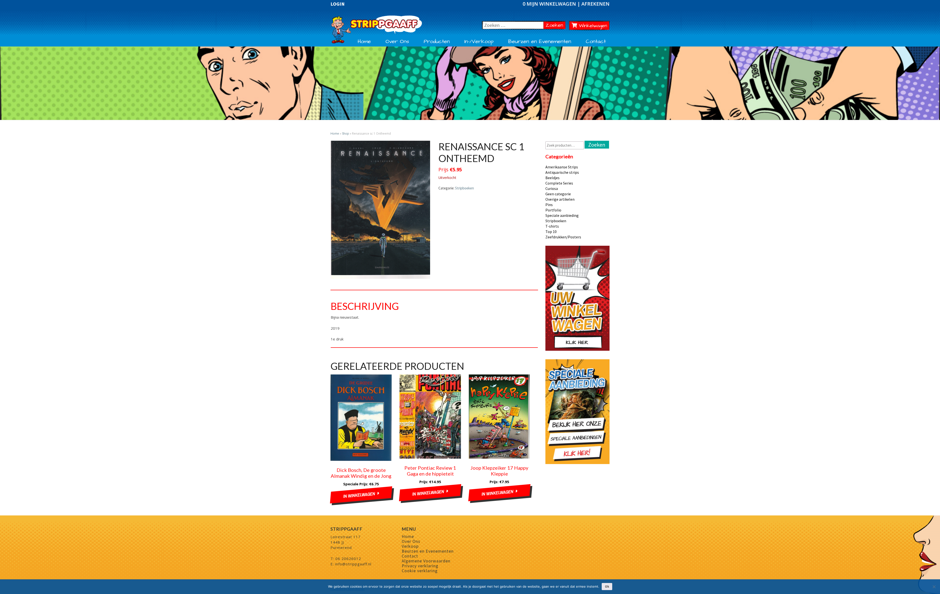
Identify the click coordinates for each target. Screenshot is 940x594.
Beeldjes (552, 177)
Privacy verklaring (420, 566)
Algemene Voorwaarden (426, 561)
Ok (607, 586)
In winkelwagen (359, 495)
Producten (437, 41)
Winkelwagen (592, 25)
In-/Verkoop (479, 41)
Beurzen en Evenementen (539, 41)
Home (364, 41)
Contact (596, 41)
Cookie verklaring (420, 570)
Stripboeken (464, 188)
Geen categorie (558, 193)
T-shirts (552, 226)
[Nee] (933, 586)
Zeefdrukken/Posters (563, 236)
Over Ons (397, 41)
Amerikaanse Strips (561, 166)
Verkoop (410, 546)
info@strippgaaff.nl (353, 563)
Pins (549, 204)
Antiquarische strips (562, 172)
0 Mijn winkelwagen (550, 3)
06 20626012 (348, 558)
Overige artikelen (560, 199)
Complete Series (559, 183)
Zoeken (555, 25)
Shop (345, 133)
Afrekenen (595, 3)
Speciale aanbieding (562, 215)
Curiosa (551, 188)
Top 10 (551, 231)
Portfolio (553, 210)
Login (337, 4)
